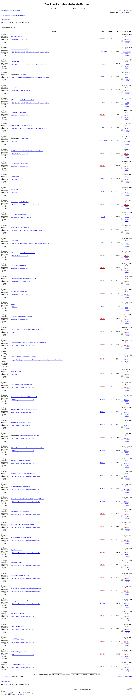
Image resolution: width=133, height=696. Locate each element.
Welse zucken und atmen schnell (20, 49)
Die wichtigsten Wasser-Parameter (20, 664)
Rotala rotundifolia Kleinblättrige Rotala (22, 524)
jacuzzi (103, 217)
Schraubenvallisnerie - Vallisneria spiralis (22, 473)
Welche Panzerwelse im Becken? (20, 460)
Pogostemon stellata (16, 550)
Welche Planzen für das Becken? (20, 613)
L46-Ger (102, 399)
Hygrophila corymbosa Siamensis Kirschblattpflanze (26, 588)
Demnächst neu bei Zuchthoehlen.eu (21, 316)
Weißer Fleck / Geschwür (27, 100)
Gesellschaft (14, 189)
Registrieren (16, 10)
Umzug (13, 304)
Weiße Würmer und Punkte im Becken (22, 125)
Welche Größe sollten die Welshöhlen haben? (24, 397)
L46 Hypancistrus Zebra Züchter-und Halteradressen (27, 205)
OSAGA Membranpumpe (18, 214)
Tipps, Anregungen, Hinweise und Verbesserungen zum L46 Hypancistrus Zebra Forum (37, 360)
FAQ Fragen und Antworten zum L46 (23, 345)
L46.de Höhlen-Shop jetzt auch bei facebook (23, 278)
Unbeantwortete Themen (8, 15)
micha (102, 306)
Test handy (14, 87)
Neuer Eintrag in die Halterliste (19, 202)
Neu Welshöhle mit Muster (18, 265)
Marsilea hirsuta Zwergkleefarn (20, 511)
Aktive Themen (20, 15)
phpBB (10, 693)
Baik (102, 76)
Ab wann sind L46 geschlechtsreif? (21, 422)
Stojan (102, 127)
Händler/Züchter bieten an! (20, 39)
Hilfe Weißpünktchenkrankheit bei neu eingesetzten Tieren (27, 448)
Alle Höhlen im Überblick (27, 253)
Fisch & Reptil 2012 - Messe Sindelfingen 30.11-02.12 (26, 329)
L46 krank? (23, 74)
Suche (130, 10)
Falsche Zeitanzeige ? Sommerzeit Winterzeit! (24, 356)
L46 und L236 (15, 61)
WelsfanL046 (103, 51)
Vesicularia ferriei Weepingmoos (20, 575)
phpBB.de (21, 694)
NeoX (102, 242)
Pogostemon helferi (16, 562)
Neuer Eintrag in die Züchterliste (20, 227)
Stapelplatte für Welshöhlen (18, 112)
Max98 (103, 102)
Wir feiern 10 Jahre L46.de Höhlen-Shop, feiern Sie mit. (27, 151)
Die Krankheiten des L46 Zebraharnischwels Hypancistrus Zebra (30, 52)
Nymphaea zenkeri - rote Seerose (20, 486)
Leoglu (103, 64)
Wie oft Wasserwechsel (17, 639)
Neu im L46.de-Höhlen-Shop (19, 163)
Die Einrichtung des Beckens (19, 652)
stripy (102, 178)
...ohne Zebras (15, 176)
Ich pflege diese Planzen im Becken (21, 601)
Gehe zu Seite (120, 676)
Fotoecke (14, 141)
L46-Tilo (102, 38)
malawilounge (103, 140)
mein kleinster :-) (24, 138)
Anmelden (6, 10)
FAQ (123, 10)
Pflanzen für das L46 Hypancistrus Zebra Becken (26, 476)
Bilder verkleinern (16, 371)
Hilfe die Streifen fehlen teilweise (29, 435)
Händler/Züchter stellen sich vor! (21, 281)
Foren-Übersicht (5, 19)
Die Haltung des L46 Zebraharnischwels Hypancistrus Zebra (29, 65)
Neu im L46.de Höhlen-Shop (19, 291)
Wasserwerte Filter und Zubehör (21, 90)
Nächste (129, 676)
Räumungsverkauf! (16, 36)
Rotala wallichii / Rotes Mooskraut (21, 537)
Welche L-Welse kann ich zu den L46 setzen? (24, 409)
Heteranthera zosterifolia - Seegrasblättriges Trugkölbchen (27, 499)
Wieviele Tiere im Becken (18, 626)
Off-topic (14, 307)
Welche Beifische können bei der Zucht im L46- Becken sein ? (29, 342)
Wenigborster (14, 240)
